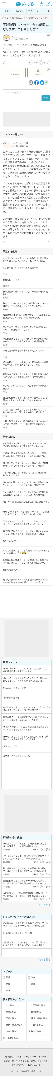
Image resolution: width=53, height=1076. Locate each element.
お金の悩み (11, 1031)
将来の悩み (17, 18)
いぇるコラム (22, 1061)
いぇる (5, 18)
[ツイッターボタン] (42, 82)
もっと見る (45, 905)
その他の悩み (12, 1038)
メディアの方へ (18, 1065)
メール (46, 11)
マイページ (33, 11)
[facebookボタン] (36, 82)
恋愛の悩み (11, 1012)
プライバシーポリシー (25, 1056)
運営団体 (42, 1056)
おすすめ (20, 11)
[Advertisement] (26, 119)
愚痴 (8, 984)
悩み (46, 62)
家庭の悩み (36, 1012)
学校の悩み (11, 1018)
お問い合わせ (34, 1065)
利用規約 (9, 1056)
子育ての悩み (37, 1025)
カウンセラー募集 (39, 1061)
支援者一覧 (9, 1061)
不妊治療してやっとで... (37, 18)
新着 (7, 11)
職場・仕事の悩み (39, 1018)
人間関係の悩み (38, 1005)
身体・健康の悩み (14, 1025)
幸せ (8, 990)
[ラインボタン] (47, 82)
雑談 (33, 984)
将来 (36, 62)
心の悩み (10, 1005)
